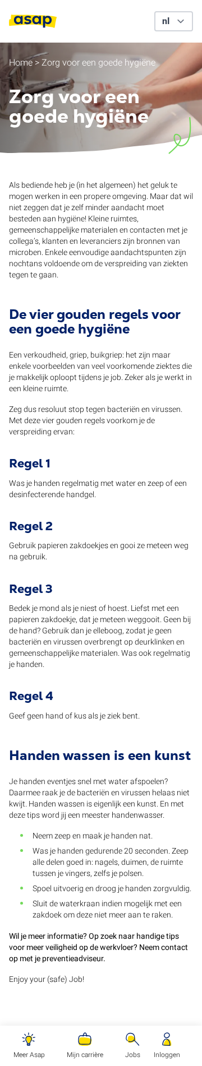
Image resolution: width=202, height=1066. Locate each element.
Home (21, 62)
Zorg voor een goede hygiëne (98, 62)
